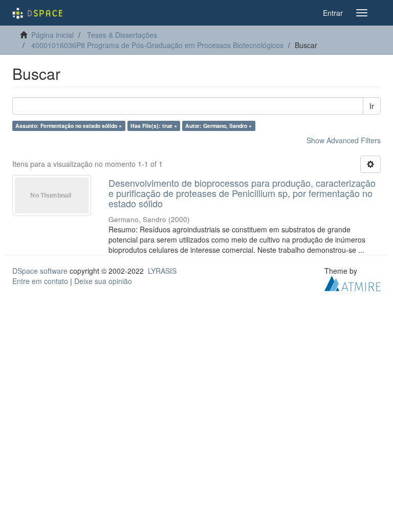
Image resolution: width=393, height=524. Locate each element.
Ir (371, 106)
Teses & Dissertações (122, 35)
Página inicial (52, 35)
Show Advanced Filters (344, 140)
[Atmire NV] (352, 282)
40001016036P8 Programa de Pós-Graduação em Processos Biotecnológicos (157, 45)
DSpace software (40, 271)
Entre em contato (40, 281)
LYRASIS (162, 271)
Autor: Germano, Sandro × (218, 125)
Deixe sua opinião (103, 281)
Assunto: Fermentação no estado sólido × (68, 125)
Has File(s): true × (153, 125)
